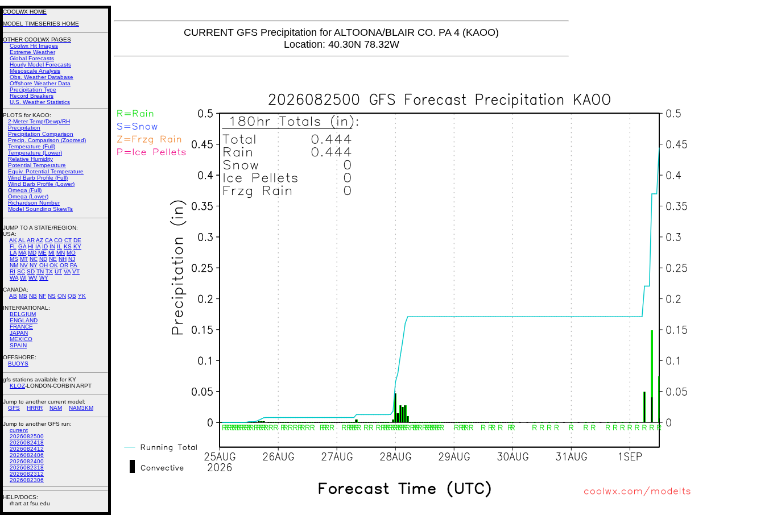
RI (12, 271)
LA (13, 253)
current (19, 430)
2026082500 (27, 436)
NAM (55, 408)
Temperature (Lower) (35, 152)
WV (33, 278)
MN (60, 253)
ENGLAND (24, 320)
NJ (71, 259)
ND (43, 259)
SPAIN (18, 345)
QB (72, 296)
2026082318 (27, 467)
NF (42, 296)
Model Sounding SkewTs (40, 209)
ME (42, 253)
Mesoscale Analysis (35, 71)
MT (24, 259)
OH (43, 265)
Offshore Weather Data (40, 83)
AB (13, 296)
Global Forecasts (32, 58)
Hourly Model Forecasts (40, 64)
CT (68, 240)
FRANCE (21, 326)
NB (33, 296)
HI (31, 246)
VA (67, 271)
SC (21, 271)
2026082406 (27, 455)
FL (13, 246)
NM (14, 265)
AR (31, 240)
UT (58, 271)
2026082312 (27, 474)
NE (53, 259)
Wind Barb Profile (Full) (38, 178)
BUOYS (18, 363)
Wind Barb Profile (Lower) (41, 184)
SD (31, 271)
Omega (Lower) (28, 196)
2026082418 (27, 442)
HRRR (35, 408)
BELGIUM (23, 314)
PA (73, 265)
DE (77, 240)
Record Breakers (31, 96)
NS (52, 296)
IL (59, 246)
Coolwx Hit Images (34, 46)
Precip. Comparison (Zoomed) (47, 140)
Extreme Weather (32, 52)
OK (53, 265)
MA (22, 253)
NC (34, 259)
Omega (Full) (25, 190)
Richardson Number (34, 203)
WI (23, 278)
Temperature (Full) (31, 146)
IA (37, 246)
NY (34, 265)
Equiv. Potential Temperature (46, 171)
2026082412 (27, 449)
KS (68, 246)
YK (82, 296)
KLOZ (17, 386)
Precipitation (24, 127)
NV (24, 265)
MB (23, 296)
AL (22, 240)
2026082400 (27, 461)
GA (22, 246)
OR (64, 265)
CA (48, 240)
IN (52, 246)
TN (40, 271)
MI (51, 253)
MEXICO (21, 339)
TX (49, 271)
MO (71, 253)
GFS (14, 408)
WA (14, 278)
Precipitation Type (33, 89)
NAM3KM (81, 408)
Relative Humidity (30, 159)
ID (45, 246)
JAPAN (19, 333)
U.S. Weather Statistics (40, 102)
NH (63, 259)
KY (77, 246)
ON (61, 296)
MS (14, 259)
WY (43, 278)
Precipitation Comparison (40, 134)
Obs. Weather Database (41, 77)
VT (76, 271)
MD (32, 253)
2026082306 (27, 480)
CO (58, 240)
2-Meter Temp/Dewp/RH (39, 121)
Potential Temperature (37, 165)
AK (13, 240)
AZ (39, 240)
